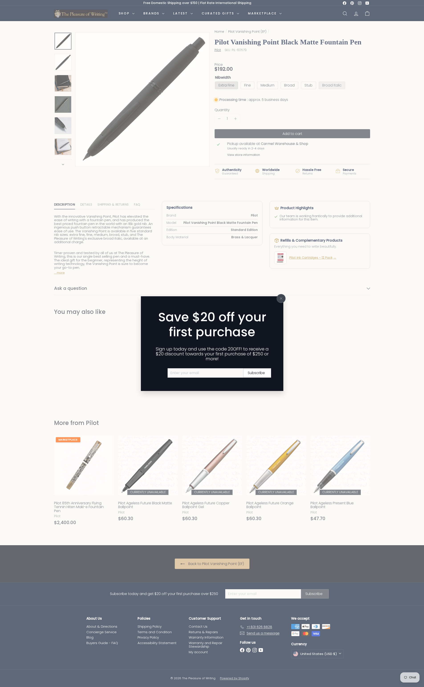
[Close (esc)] (281, 298)
